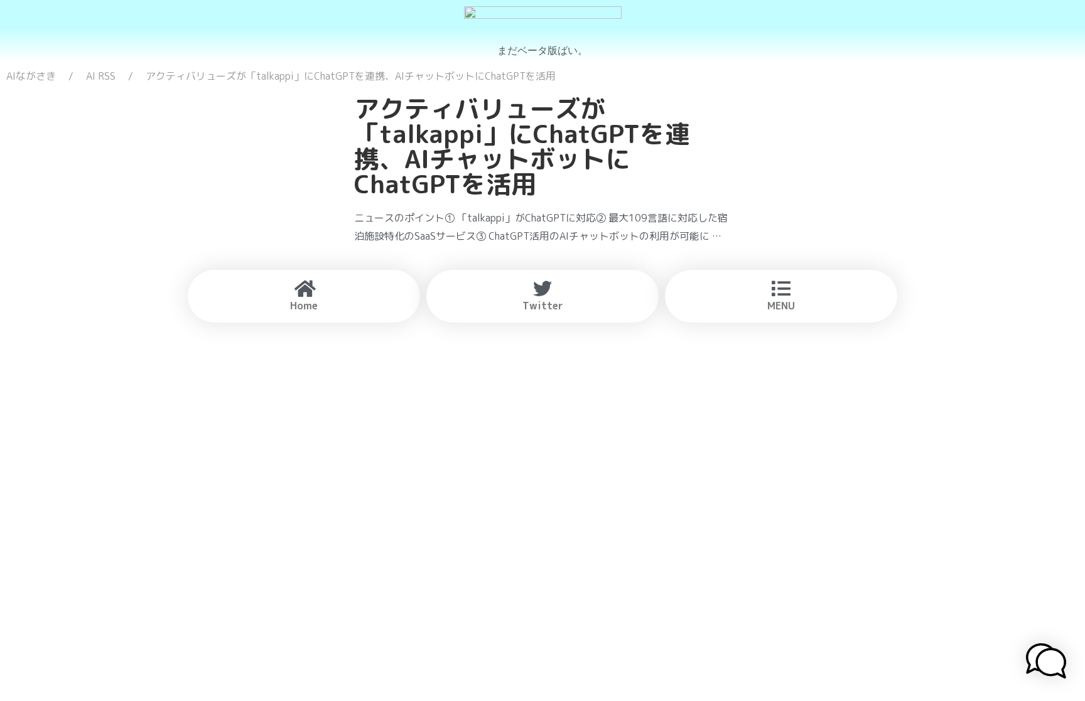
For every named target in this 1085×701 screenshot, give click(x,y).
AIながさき (31, 76)
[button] (1046, 663)
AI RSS (101, 76)
